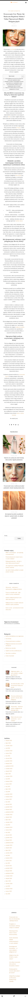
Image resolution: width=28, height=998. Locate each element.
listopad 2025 (9, 763)
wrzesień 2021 (9, 845)
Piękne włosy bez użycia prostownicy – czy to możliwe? (16, 719)
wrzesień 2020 (9, 876)
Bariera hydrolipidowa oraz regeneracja (14, 636)
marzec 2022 (9, 830)
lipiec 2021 (8, 850)
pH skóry (18, 127)
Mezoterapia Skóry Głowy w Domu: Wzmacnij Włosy (13, 932)
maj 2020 (8, 886)
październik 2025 (9, 766)
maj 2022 (8, 824)
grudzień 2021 (9, 837)
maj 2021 (8, 855)
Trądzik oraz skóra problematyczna (13, 650)
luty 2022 (8, 832)
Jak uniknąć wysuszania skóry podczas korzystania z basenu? (14, 964)
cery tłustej (12, 49)
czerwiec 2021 (9, 853)
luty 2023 (8, 801)
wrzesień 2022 (9, 814)
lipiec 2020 (8, 881)
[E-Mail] (18, 424)
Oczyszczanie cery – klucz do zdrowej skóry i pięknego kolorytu (14, 919)
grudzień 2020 (9, 868)
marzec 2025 (9, 784)
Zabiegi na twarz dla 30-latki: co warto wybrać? (13, 957)
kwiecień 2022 (9, 827)
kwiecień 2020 (9, 888)
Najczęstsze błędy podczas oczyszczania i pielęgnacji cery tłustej (14, 88)
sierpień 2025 (9, 771)
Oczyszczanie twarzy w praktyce (13, 641)
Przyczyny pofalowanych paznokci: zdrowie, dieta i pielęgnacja (16, 698)
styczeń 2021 (9, 865)
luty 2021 (8, 863)
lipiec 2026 (8, 743)
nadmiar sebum (19, 220)
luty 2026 (8, 755)
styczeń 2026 (9, 758)
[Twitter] (11, 424)
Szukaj (5, 535)
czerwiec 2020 (9, 883)
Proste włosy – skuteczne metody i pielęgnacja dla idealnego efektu (17, 708)
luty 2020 (8, 893)
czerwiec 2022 (9, 822)
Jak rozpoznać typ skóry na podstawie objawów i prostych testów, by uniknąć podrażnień (14, 516)
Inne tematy (8, 638)
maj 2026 (8, 748)
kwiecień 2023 (9, 796)
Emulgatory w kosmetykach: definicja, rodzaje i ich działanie (14, 926)
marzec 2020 (9, 891)
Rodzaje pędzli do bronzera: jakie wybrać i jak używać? (14, 971)
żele (9, 116)
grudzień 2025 (9, 761)
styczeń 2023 (9, 804)
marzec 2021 (9, 860)
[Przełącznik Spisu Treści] (22, 76)
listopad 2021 (9, 840)
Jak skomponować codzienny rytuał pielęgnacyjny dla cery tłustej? (14, 85)
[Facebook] (9, 424)
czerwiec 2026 (9, 745)
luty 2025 (8, 786)
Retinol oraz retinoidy (11, 648)
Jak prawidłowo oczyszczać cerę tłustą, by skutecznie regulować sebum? (14, 79)
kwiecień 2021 (9, 858)
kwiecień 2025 (9, 781)
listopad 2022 (9, 809)
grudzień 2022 (9, 807)
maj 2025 (8, 778)
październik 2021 (9, 842)
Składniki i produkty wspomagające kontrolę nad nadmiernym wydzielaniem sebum (14, 82)
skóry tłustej (18, 175)
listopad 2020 (9, 870)
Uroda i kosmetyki (10, 655)
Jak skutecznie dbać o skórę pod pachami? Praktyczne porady (17, 685)
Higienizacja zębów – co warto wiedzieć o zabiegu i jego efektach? (17, 673)
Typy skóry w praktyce (11, 653)
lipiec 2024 (8, 789)
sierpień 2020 (9, 878)
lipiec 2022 (8, 819)
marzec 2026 (9, 753)
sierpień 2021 (9, 847)
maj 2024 (8, 791)
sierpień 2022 (9, 817)
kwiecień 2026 (9, 750)
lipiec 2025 (8, 773)
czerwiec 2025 (9, 776)
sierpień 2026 (9, 740)
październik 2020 (9, 873)
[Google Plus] (16, 424)
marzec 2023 (9, 799)
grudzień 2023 (9, 794)
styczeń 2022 (9, 835)
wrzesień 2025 (9, 768)
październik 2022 (9, 812)
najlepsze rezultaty (20, 327)
